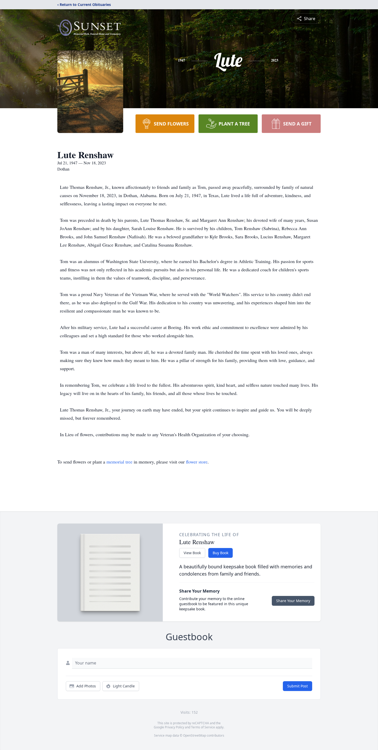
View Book (192, 552)
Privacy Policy (174, 727)
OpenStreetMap (194, 735)
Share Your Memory (293, 600)
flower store (197, 462)
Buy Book (220, 552)
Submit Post (297, 686)
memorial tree (119, 462)
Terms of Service (203, 727)
